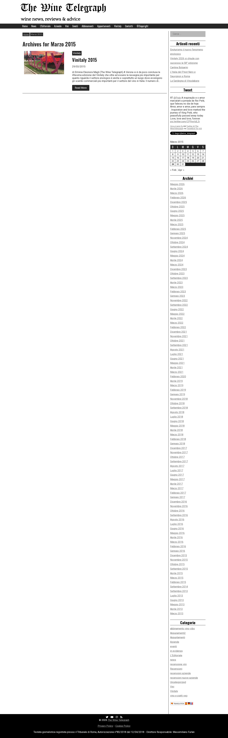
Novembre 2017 (179, 452)
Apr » (181, 170)
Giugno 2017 (177, 474)
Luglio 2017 (176, 470)
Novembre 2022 (179, 300)
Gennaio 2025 (177, 233)
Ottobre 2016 (177, 510)
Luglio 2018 (176, 416)
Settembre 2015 (179, 568)
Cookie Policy (122, 725)
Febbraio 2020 (178, 376)
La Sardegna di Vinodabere (184, 80)
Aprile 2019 (176, 381)
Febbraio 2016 (178, 546)
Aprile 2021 (176, 367)
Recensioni (176, 668)
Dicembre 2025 (178, 202)
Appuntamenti (103, 26)
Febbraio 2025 (178, 229)
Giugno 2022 (177, 309)
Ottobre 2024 (177, 242)
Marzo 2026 (176, 193)
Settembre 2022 (179, 304)
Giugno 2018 (177, 421)
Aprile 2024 (176, 260)
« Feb (173, 170)
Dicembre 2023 (178, 269)
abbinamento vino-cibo (182, 628)
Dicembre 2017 (178, 448)
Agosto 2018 (177, 412)
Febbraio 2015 (178, 582)
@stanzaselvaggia (184, 112)
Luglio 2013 (176, 595)
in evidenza (176, 650)
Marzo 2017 (176, 488)
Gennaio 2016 (177, 550)
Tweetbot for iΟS (194, 105)
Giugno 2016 (177, 528)
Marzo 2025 (176, 224)
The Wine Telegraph (63, 8)
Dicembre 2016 (178, 501)
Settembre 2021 (179, 345)
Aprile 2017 (176, 483)
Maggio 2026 (177, 184)
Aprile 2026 (176, 188)
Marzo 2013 (176, 613)
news (173, 659)
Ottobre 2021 (177, 340)
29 (173, 164)
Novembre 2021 (179, 336)
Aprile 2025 (176, 220)
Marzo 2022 (176, 322)
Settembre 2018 (179, 407)
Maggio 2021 (177, 363)
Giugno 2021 (177, 358)
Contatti (129, 26)
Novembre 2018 (179, 398)
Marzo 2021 (176, 372)
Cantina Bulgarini (179, 67)
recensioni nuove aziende (184, 677)
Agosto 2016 (177, 519)
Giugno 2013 (177, 600)
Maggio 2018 (177, 425)
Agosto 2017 (177, 466)
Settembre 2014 (179, 586)
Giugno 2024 (177, 251)
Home (25, 26)
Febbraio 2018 (178, 439)
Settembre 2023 (179, 278)
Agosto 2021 (177, 349)
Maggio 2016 (177, 533)
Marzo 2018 (176, 434)
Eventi (75, 26)
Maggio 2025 (177, 215)
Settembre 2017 (179, 461)
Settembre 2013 (179, 591)
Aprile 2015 (176, 573)
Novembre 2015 (179, 559)
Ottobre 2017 (177, 457)
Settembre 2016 (179, 515)
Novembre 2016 (179, 506)
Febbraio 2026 (178, 197)
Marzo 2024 (176, 264)
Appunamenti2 (178, 633)
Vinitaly (117, 26)
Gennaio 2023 (177, 295)
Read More (82, 88)
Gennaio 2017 (177, 497)
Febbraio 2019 (178, 389)
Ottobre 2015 (177, 564)
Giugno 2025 (177, 211)
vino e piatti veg (178, 695)
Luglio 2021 (176, 354)
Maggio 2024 (177, 255)
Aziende (57, 26)
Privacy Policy (105, 725)
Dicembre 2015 (178, 555)
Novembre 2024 (179, 237)
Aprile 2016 (176, 537)
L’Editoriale (45, 26)
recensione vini (178, 664)
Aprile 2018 (176, 430)
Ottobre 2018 (177, 403)
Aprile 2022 (176, 318)
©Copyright (142, 26)
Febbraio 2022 (178, 327)
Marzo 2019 (176, 385)
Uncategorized (178, 682)
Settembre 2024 (179, 246)
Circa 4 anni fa (176, 102)
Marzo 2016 (176, 541)
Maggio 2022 (177, 313)
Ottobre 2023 (177, 273)
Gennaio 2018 (177, 443)
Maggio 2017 (177, 479)
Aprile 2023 (176, 282)
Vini (67, 26)
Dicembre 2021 (178, 331)
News (33, 26)
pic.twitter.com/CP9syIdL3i (185, 97)
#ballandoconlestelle (181, 129)
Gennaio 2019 (177, 394)
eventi (173, 646)
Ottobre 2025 (177, 206)
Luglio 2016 (176, 524)
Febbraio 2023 (178, 291)
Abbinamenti (88, 26)
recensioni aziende (180, 673)
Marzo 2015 (176, 577)
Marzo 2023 (176, 287)
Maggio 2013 (177, 604)
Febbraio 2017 (178, 492)
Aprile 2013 (176, 609)
